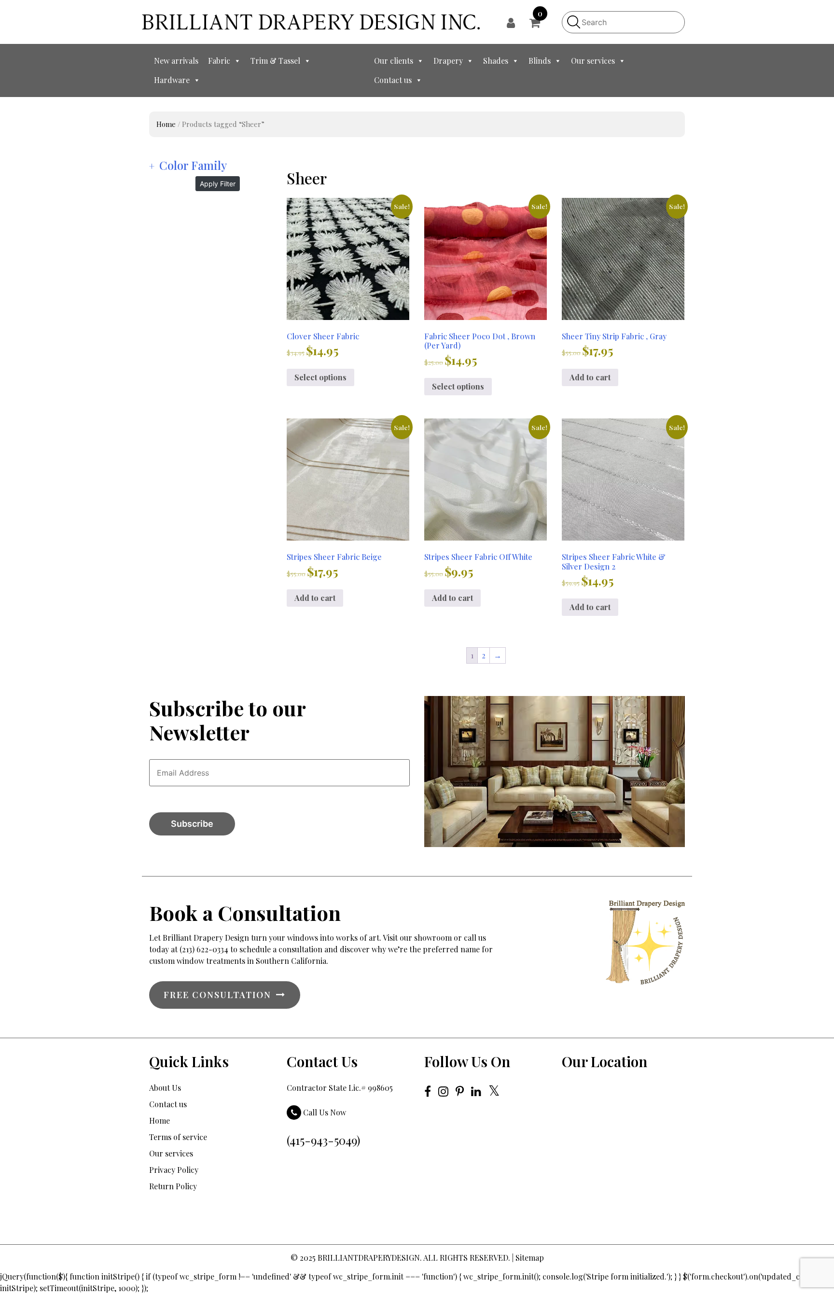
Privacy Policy (173, 1170)
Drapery (448, 61)
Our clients (393, 61)
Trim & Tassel (275, 61)
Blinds (539, 61)
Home (166, 124)
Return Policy (173, 1186)
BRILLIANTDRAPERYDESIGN (369, 1257)
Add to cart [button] (590, 377)
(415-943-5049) (323, 1140)
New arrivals (176, 61)
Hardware (172, 80)
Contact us (393, 80)
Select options (320, 377)
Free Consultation (217, 995)
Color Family (193, 165)
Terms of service (178, 1137)
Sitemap (529, 1257)
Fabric (219, 61)
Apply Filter (218, 184)
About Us (165, 1088)
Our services (593, 61)
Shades (495, 61)
